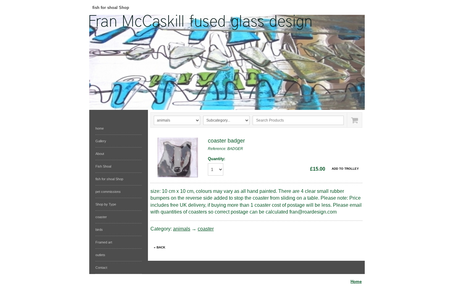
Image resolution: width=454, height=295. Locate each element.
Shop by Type (105, 204)
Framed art (103, 242)
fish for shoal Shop (110, 7)
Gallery (100, 141)
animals (181, 228)
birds (99, 229)
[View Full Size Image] (177, 157)
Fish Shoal (103, 166)
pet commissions (108, 191)
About (99, 154)
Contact (101, 267)
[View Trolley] (354, 120)
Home (356, 281)
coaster (101, 217)
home (99, 128)
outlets (100, 255)
